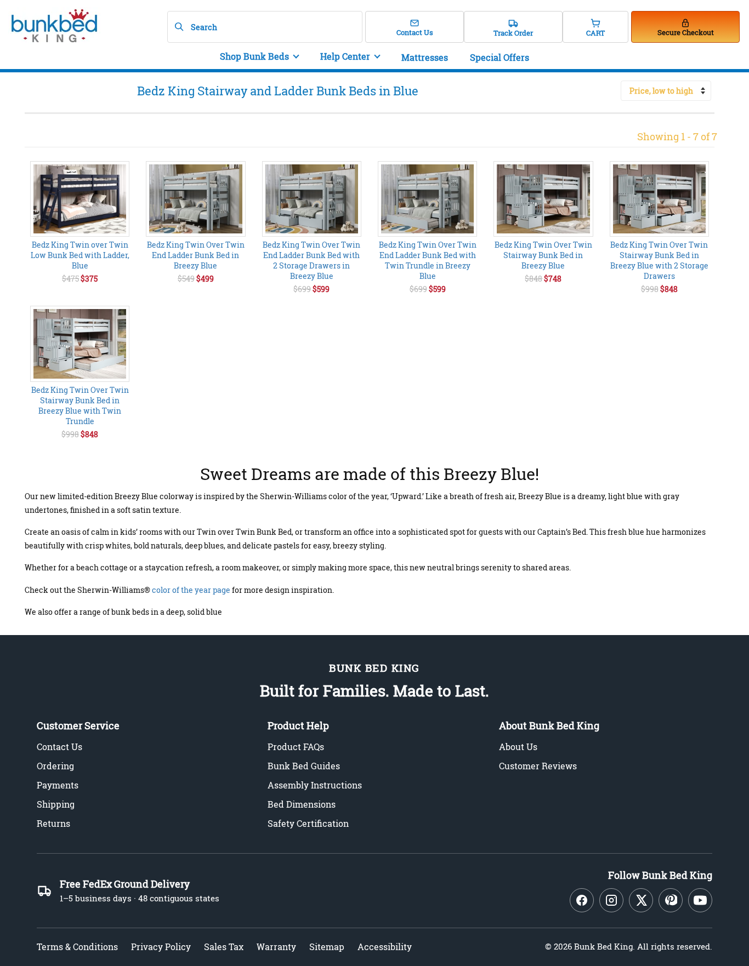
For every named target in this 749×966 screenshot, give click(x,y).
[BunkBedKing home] (52, 26)
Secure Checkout (685, 32)
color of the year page (191, 590)
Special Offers (499, 57)
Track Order (513, 33)
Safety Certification (308, 823)
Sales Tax (223, 946)
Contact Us (414, 32)
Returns (53, 823)
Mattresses (424, 57)
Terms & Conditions (77, 946)
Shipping (56, 804)
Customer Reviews (538, 765)
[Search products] (179, 27)
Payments (57, 785)
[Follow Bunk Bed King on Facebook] (582, 900)
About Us (518, 746)
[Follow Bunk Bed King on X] (641, 900)
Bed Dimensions (302, 804)
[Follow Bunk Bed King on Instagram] (611, 900)
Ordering (55, 765)
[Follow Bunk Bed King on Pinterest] (671, 900)
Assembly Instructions (315, 785)
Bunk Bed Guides (304, 765)
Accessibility (385, 946)
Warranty (276, 946)
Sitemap (326, 946)
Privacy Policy (161, 946)
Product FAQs (296, 746)
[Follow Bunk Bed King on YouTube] (700, 900)
